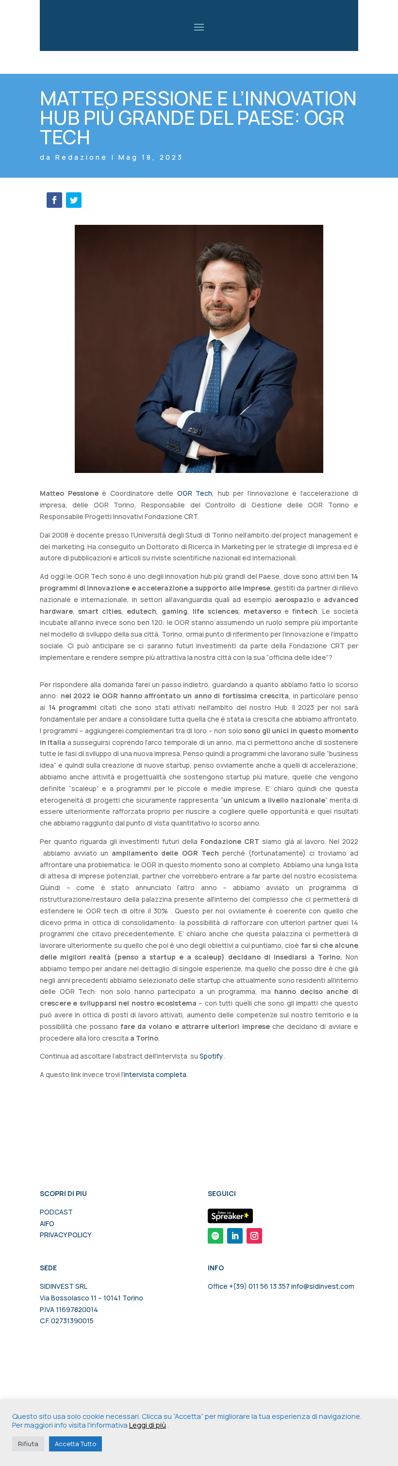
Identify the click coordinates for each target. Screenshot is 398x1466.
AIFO (47, 1223)
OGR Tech (195, 493)
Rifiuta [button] (28, 1443)
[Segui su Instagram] (254, 1236)
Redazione (81, 157)
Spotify (211, 1056)
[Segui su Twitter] (74, 200)
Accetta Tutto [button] (75, 1443)
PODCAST (56, 1211)
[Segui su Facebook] (54, 200)
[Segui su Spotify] (215, 1236)
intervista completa (155, 1074)
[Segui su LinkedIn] (235, 1236)
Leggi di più (147, 1424)
